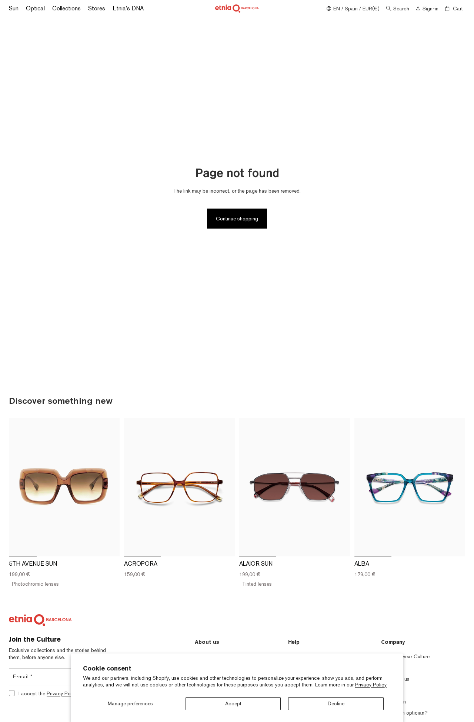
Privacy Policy (371, 685)
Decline (336, 703)
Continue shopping (237, 219)
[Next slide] (108, 487)
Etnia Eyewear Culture (405, 656)
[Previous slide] (20, 487)
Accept (233, 703)
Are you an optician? (404, 713)
